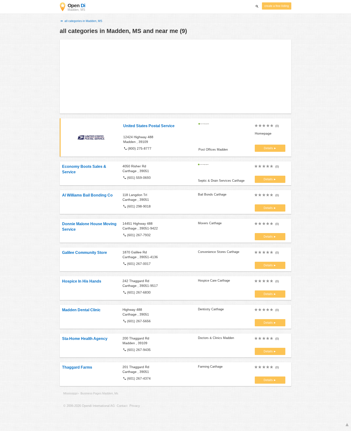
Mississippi (70, 393)
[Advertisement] (175, 76)
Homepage (263, 133)
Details (269, 148)
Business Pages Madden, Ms (99, 393)
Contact (122, 406)
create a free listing (276, 6)
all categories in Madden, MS (83, 21)
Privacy (134, 406)
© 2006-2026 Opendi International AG (89, 406)
